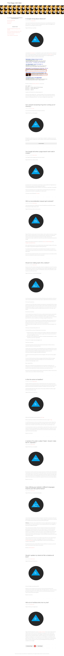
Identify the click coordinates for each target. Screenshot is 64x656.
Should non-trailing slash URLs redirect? (37, 263)
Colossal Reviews (24, 653)
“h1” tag (50, 419)
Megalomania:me (30, 653)
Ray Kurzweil (32, 52)
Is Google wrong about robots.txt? (35, 18)
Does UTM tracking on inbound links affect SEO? (14, 31)
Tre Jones (37, 193)
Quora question (31, 547)
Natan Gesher (17, 653)
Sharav (21, 653)
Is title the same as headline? (34, 379)
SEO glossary (9, 23)
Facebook (44, 653)
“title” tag (42, 417)
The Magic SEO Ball (14, 3)
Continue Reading (41, 143)
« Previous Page (29, 646)
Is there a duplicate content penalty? (12, 35)
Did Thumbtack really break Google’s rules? (13, 32)
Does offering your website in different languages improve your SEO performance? (40, 487)
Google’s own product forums (30, 242)
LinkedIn (41, 653)
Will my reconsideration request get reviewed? (39, 201)
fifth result (50, 54)
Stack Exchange (49, 241)
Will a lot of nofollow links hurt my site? (37, 602)
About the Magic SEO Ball (11, 20)
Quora (44, 241)
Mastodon (47, 653)
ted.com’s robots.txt (35, 83)
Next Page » (40, 646)
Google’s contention (41, 631)
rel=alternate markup (29, 540)
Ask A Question (9, 21)
